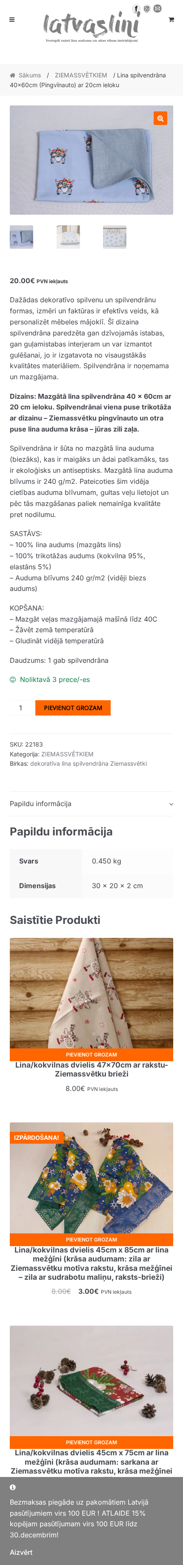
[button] (160, 118)
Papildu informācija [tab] (40, 803)
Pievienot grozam (73, 708)
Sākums (30, 75)
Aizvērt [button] (21, 1552)
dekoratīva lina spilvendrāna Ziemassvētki (88, 763)
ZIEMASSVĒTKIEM (81, 75)
